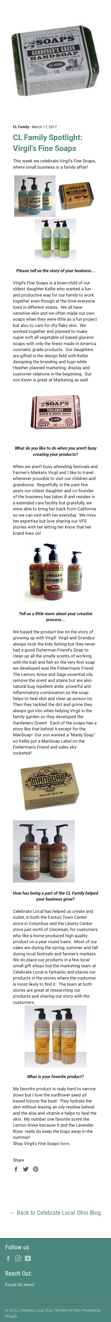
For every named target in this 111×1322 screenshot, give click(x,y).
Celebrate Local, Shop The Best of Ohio (49, 1310)
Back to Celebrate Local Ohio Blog (58, 1212)
